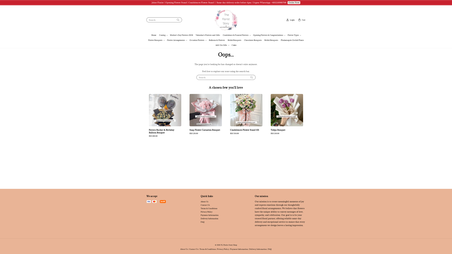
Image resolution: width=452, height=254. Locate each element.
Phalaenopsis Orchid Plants (292, 40)
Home (153, 35)
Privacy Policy (206, 212)
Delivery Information (209, 218)
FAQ (203, 222)
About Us (204, 202)
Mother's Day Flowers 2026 (181, 35)
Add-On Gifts (221, 45)
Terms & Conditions (209, 208)
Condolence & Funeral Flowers (236, 35)
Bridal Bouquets (234, 40)
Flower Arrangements (176, 40)
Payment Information (209, 215)
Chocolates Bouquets (253, 40)
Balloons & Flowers (217, 40)
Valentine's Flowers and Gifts (208, 35)
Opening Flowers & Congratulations (268, 35)
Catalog (162, 35)
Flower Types (293, 35)
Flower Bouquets (155, 40)
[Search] (178, 20)
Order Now (294, 2)
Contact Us (205, 205)
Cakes (234, 45)
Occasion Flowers (197, 40)
